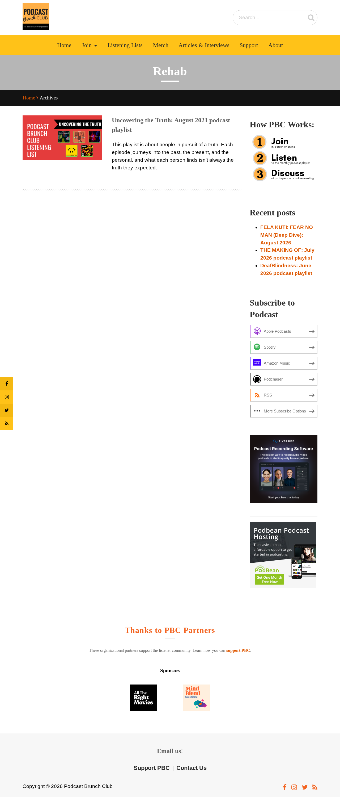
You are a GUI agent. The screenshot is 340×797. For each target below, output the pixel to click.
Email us (169, 751)
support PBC (238, 650)
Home (64, 45)
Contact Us (191, 768)
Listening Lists (125, 45)
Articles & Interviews (204, 45)
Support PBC (152, 768)
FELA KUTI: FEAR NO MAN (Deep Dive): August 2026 (286, 234)
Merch (160, 45)
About (275, 45)
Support (249, 45)
